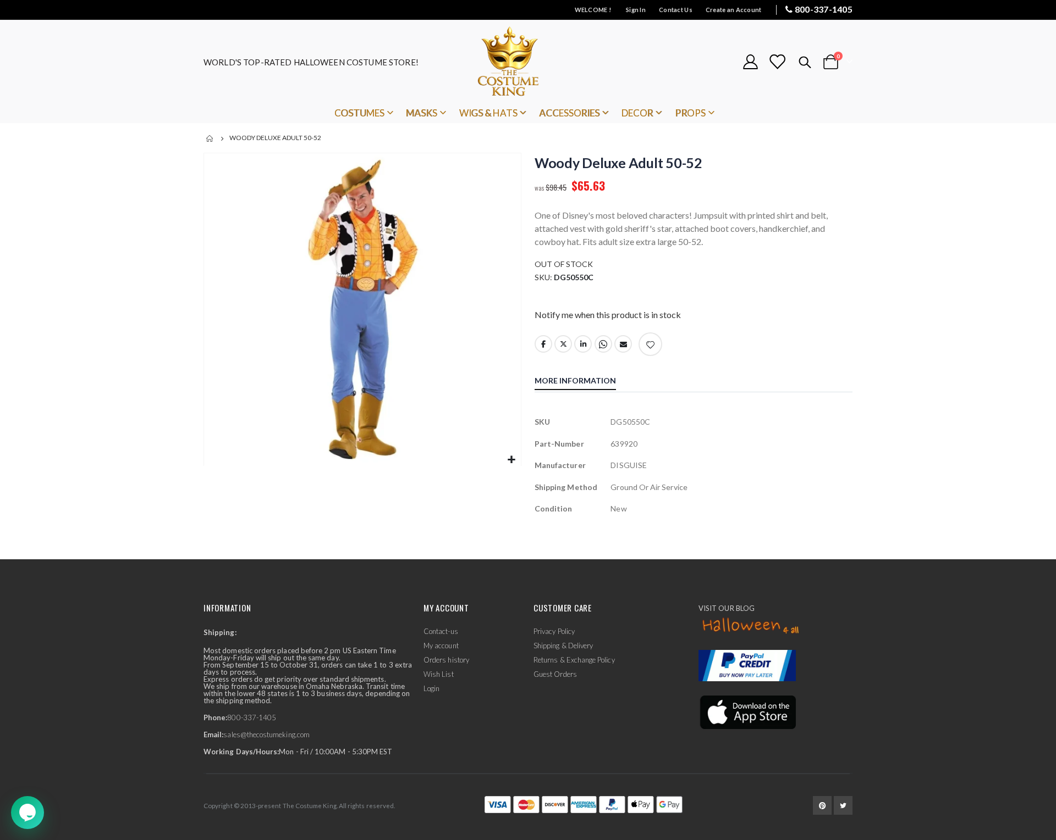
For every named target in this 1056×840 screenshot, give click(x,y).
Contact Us (675, 9)
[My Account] (750, 61)
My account (441, 645)
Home (210, 138)
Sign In (636, 9)
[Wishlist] (777, 61)
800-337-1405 (824, 9)
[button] (511, 460)
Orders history (446, 659)
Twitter (563, 344)
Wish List (439, 674)
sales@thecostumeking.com (266, 734)
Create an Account (734, 9)
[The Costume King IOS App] (747, 711)
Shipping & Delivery (563, 645)
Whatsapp (603, 344)
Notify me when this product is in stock (608, 314)
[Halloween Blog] (751, 626)
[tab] (583, 382)
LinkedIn (583, 344)
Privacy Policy (554, 631)
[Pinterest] (822, 805)
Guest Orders (555, 674)
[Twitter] (843, 805)
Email (623, 344)
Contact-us (441, 631)
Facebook (543, 344)
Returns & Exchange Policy (574, 659)
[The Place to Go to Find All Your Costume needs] (528, 62)
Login (431, 688)
